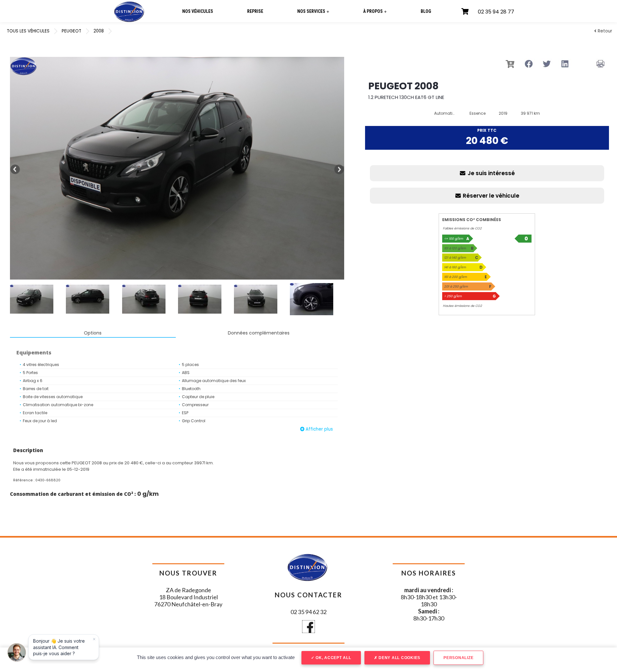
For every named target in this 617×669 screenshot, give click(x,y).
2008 (99, 31)
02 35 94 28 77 (496, 11)
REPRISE (255, 11)
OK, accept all (332, 658)
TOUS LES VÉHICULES (28, 31)
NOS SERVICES (313, 11)
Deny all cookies (398, 658)
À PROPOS (375, 11)
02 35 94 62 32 (308, 611)
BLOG (426, 11)
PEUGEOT (71, 31)
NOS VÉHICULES (197, 11)
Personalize (458, 658)
